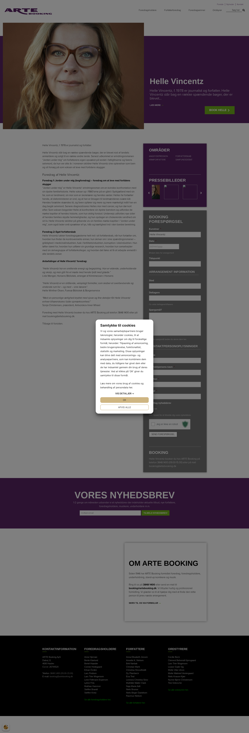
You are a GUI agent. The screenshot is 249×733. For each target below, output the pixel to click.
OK (124, 399)
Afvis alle (124, 407)
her (130, 387)
